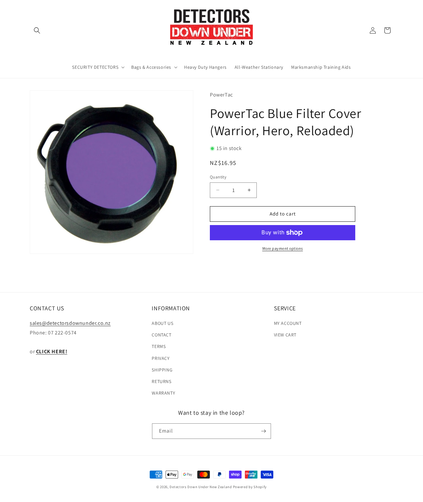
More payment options (282, 248)
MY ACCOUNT (288, 323)
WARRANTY (163, 393)
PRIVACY (161, 358)
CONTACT (161, 335)
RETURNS (161, 381)
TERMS (159, 346)
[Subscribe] (263, 431)
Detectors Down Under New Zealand (201, 486)
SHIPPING (162, 370)
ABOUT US (162, 323)
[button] (37, 30)
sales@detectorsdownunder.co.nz (70, 323)
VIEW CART (285, 335)
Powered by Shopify (250, 486)
